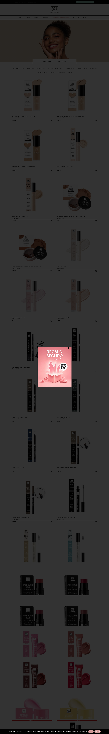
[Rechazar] (107, 731)
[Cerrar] (68, 348)
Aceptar (91, 731)
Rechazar (97, 731)
